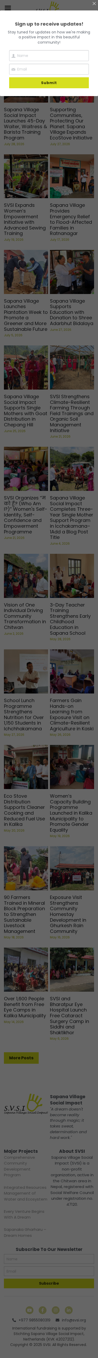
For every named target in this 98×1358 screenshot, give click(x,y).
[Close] (94, 4)
